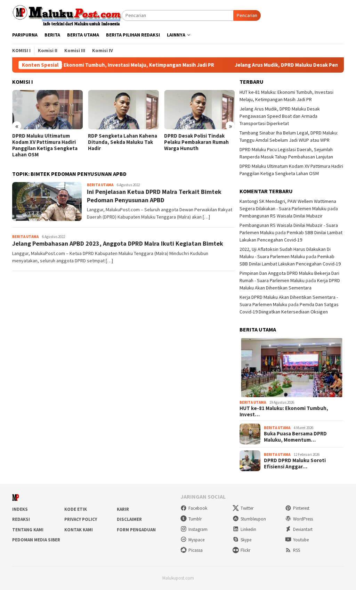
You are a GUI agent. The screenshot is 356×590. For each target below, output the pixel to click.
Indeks (20, 509)
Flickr (245, 550)
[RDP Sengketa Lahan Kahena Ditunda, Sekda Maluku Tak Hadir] (123, 110)
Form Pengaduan (136, 530)
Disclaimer (129, 519)
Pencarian (247, 15)
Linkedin (248, 529)
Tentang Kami (27, 530)
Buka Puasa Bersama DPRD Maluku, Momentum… (295, 437)
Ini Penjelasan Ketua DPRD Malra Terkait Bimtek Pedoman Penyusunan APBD (154, 196)
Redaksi (21, 519)
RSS (296, 550)
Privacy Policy (80, 519)
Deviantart (303, 529)
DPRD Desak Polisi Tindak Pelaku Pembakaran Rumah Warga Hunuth (196, 142)
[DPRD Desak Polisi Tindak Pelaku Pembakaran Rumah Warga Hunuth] (199, 110)
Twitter (247, 508)
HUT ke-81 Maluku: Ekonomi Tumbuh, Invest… (284, 411)
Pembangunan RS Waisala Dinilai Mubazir (281, 216)
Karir (123, 509)
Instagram (198, 529)
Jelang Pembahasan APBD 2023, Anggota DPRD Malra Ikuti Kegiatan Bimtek (117, 243)
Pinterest (301, 508)
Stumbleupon (253, 519)
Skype (246, 540)
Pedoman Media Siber (36, 540)
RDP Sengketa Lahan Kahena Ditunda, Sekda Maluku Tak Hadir (122, 142)
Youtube (301, 540)
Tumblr (195, 519)
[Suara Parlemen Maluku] (67, 15)
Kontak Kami (78, 530)
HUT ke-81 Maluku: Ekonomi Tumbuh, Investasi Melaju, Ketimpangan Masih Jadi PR (100, 65)
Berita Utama (100, 184)
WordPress (303, 519)
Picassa (195, 550)
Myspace (196, 540)
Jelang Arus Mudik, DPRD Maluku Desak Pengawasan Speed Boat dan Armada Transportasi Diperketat (280, 116)
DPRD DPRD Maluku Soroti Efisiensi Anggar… (295, 463)
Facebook (197, 508)
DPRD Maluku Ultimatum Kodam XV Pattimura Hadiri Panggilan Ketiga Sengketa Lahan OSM (45, 145)
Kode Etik (75, 509)
